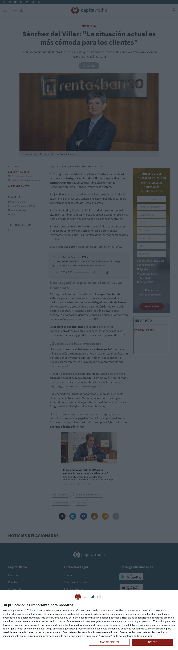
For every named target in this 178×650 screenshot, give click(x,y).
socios (35, 610)
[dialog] (89, 620)
